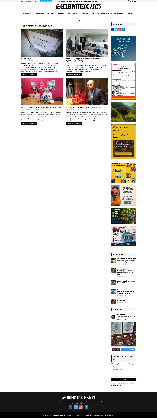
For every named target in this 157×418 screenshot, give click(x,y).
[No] (155, 415)
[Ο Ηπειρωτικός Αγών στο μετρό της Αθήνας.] (123, 334)
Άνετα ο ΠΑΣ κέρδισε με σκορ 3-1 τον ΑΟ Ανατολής (126, 282)
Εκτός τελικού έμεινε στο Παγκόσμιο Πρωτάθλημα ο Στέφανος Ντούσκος (125, 291)
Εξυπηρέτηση (121, 300)
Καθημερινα (39, 13)
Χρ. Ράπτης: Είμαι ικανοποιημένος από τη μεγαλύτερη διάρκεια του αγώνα (125, 271)
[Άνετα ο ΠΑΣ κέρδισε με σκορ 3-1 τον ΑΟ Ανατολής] (113, 282)
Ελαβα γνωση (109, 415)
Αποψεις (94, 13)
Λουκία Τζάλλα (24, 61)
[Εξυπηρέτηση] (113, 301)
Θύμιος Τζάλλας (70, 109)
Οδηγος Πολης (105, 13)
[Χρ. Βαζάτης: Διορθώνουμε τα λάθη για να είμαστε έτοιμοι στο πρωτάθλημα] (113, 260)
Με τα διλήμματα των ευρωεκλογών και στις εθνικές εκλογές (41, 108)
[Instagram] (81, 407)
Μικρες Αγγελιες (119, 13)
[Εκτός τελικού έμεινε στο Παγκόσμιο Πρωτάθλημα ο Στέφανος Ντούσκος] (113, 291)
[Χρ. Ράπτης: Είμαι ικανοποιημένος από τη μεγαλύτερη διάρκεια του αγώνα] (113, 270)
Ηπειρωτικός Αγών (70, 63)
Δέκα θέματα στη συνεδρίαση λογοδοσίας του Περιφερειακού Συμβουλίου (77, 1)
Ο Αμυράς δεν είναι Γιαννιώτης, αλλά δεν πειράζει (83, 108)
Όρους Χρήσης (127, 383)
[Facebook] (70, 407)
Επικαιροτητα (27, 13)
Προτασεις (130, 13)
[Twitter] (76, 407)
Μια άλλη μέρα (26, 59)
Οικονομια (84, 13)
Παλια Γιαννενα (72, 13)
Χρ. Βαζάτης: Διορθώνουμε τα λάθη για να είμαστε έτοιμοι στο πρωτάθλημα (126, 260)
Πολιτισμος (50, 13)
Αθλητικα (61, 13)
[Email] (86, 407)
